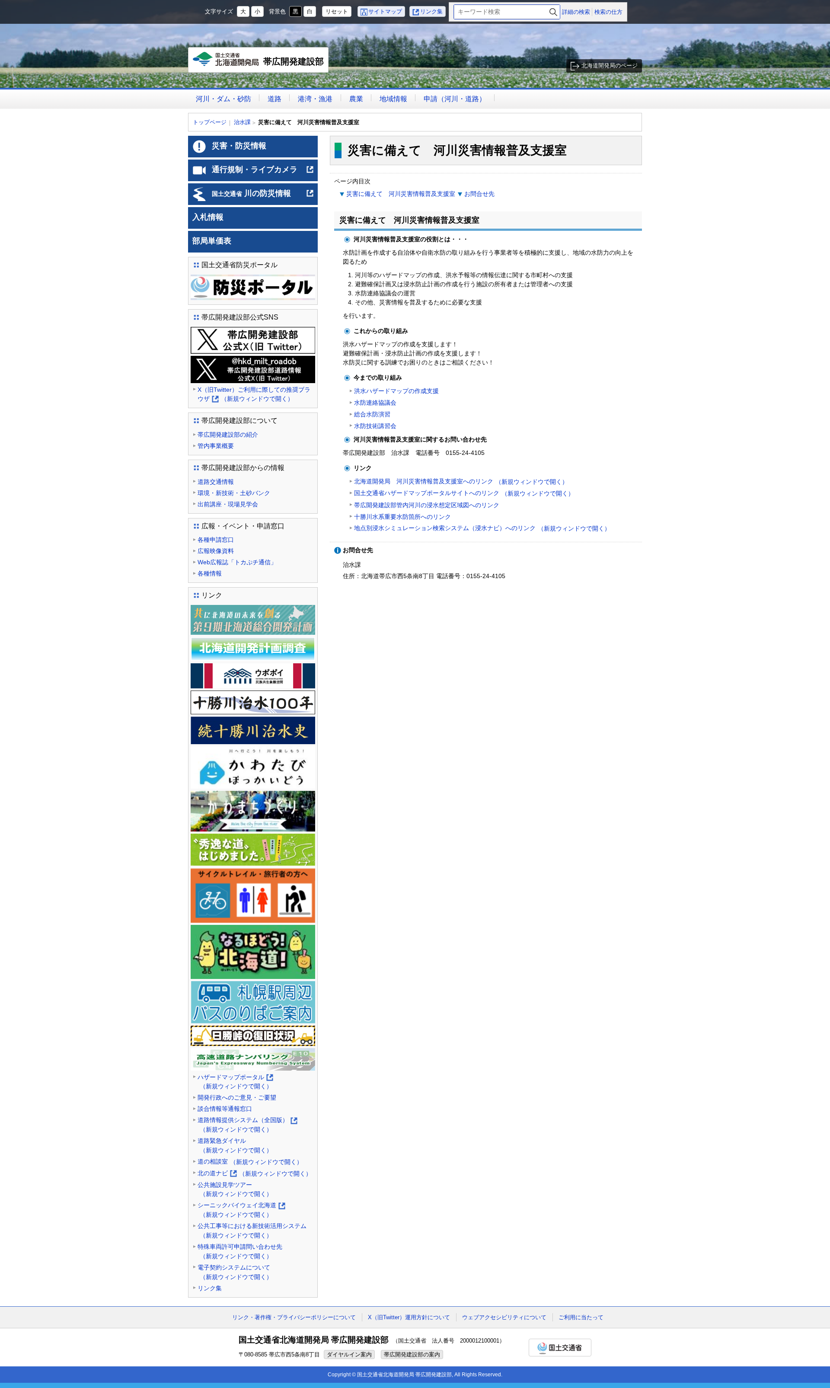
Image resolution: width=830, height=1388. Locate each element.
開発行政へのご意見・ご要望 (237, 1097)
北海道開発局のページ (609, 65)
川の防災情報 (263, 197)
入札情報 (207, 217)
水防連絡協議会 (375, 402)
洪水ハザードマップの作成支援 (396, 390)
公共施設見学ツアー (235, 1189)
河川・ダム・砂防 (223, 98)
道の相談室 (250, 1161)
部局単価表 (211, 241)
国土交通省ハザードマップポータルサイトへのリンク (464, 493)
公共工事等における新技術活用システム (252, 1230)
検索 (553, 12)
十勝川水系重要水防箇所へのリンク (402, 516)
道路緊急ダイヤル (235, 1145)
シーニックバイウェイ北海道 (241, 1210)
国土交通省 (560, 1347)
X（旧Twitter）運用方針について (409, 1317)
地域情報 (393, 98)
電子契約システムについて (235, 1272)
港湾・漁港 (315, 98)
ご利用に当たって (581, 1317)
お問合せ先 (479, 193)
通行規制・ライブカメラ (263, 173)
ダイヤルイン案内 (349, 1354)
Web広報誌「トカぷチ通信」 (237, 562)
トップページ (210, 122)
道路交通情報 (216, 481)
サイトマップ (385, 11)
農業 (356, 98)
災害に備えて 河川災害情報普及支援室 (400, 193)
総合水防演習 (372, 414)
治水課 (242, 122)
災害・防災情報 (239, 145)
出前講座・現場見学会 (228, 504)
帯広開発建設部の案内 (412, 1354)
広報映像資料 (216, 550)
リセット (337, 11)
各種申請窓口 (216, 539)
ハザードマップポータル (235, 1082)
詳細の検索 (576, 12)
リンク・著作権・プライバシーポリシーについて (294, 1317)
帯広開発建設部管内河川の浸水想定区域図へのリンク (426, 505)
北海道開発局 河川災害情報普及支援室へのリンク (461, 481)
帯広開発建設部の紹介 (228, 434)
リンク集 (431, 11)
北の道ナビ (255, 1174)
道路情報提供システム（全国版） (247, 1125)
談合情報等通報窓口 (225, 1108)
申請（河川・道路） (455, 98)
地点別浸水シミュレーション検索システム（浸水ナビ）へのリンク (482, 528)
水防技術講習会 (375, 425)
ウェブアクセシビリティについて (504, 1317)
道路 (274, 98)
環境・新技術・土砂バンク (234, 492)
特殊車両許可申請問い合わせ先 (240, 1251)
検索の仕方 (608, 12)
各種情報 (210, 573)
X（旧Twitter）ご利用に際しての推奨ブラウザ (254, 395)
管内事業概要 (216, 445)
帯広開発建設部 (260, 65)
